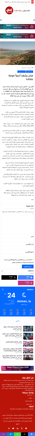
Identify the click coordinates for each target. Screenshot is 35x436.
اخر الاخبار (24, 67)
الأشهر (17, 321)
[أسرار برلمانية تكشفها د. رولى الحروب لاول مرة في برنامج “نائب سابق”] (28, 336)
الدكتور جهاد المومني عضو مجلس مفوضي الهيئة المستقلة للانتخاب (12, 350)
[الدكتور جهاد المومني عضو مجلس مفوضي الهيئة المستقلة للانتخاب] (28, 350)
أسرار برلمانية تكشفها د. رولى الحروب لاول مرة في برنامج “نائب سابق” (12, 335)
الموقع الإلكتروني (29, 252)
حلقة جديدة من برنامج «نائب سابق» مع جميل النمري (12, 328)
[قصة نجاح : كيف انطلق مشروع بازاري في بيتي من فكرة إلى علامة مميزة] (28, 357)
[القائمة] (1, 20)
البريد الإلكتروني (30, 244)
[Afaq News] (17, 10)
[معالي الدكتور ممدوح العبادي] (28, 344)
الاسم (32, 236)
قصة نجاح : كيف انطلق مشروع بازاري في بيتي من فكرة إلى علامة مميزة (12, 357)
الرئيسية (30, 67)
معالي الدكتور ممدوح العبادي (14, 342)
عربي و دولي (21, 71)
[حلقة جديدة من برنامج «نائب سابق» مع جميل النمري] (28, 328)
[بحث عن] (34, 20)
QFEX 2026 (17, 32)
